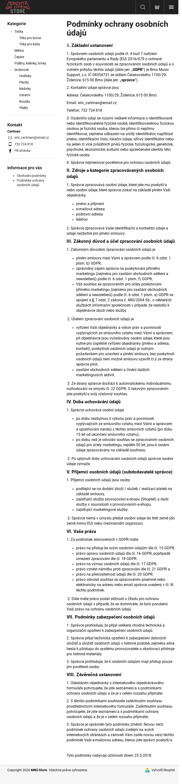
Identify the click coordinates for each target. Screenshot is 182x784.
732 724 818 (23, 144)
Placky (24, 82)
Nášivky (25, 89)
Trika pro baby (29, 44)
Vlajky (23, 108)
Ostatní (24, 95)
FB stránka (22, 150)
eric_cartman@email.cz (31, 137)
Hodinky (25, 76)
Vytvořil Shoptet (163, 770)
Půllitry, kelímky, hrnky (30, 63)
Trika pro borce (30, 38)
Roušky (24, 101)
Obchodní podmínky (31, 176)
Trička (18, 31)
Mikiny (19, 50)
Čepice (19, 57)
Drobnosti (21, 70)
